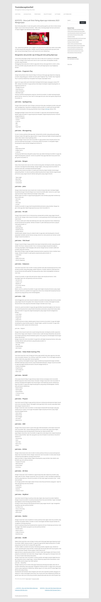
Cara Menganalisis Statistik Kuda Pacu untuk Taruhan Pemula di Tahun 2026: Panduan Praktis (77, 34)
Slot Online (57, 14)
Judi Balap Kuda (27, 14)
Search (69, 20)
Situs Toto (70, 64)
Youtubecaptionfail (24, 7)
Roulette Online (48, 14)
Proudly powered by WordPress (21, 595)
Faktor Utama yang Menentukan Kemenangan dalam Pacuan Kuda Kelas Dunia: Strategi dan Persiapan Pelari (76, 45)
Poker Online (37, 14)
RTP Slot (47, 109)
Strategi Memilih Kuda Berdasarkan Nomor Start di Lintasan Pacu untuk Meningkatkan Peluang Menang (75, 50)
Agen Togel (17, 14)
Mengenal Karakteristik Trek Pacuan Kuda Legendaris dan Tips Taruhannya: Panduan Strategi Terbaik (77, 40)
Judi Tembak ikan (67, 14)
